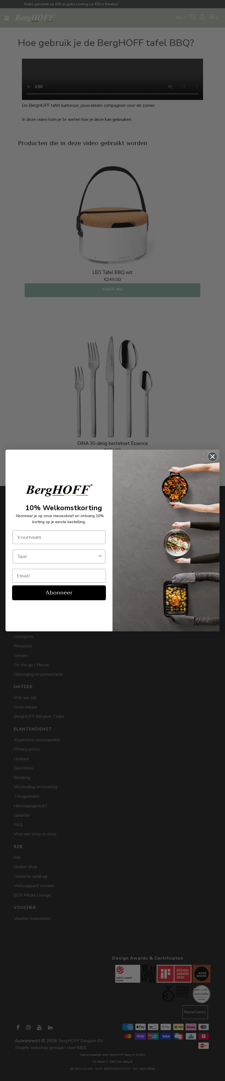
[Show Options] (100, 556)
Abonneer (59, 593)
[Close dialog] (212, 456)
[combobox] (57, 556)
